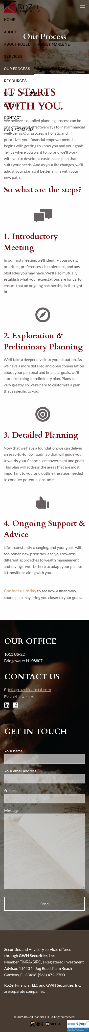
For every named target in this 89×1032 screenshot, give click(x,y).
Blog (9, 93)
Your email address (38, 770)
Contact (12, 117)
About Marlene (54, 44)
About (10, 31)
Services (13, 56)
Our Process (17, 68)
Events (11, 105)
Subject (28, 790)
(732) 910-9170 (21, 696)
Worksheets (35, 93)
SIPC (36, 962)
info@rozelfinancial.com (29, 690)
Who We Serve (53, 68)
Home (9, 19)
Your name (31, 750)
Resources (15, 80)
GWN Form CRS (19, 129)
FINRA (25, 962)
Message (29, 810)
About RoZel (17, 44)
